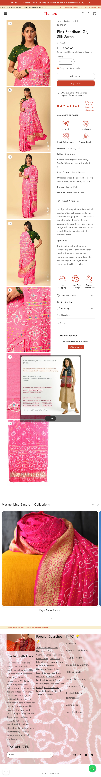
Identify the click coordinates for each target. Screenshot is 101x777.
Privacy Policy (74, 658)
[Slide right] (56, 618)
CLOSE (50, 418)
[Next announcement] (96, 2)
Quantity (60, 56)
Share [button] (62, 323)
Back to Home (74, 712)
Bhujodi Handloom (45, 665)
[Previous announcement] (5, 2)
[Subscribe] (50, 755)
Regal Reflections (48, 610)
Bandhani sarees (54, 676)
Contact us (72, 705)
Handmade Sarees (45, 669)
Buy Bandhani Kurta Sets (47, 683)
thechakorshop (54, 773)
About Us (71, 643)
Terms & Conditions (77, 650)
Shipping (70, 52)
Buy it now (76, 83)
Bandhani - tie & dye (71, 21)
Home (59, 21)
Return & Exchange (77, 679)
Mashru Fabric (56, 662)
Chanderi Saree (43, 654)
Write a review (76, 347)
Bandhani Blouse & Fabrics (48, 680)
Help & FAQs (73, 672)
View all (95, 504)
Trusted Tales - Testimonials (74, 695)
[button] (5, 13)
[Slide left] (45, 618)
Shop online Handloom (47, 647)
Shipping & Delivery (77, 665)
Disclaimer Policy (75, 686)
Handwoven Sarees (45, 651)
